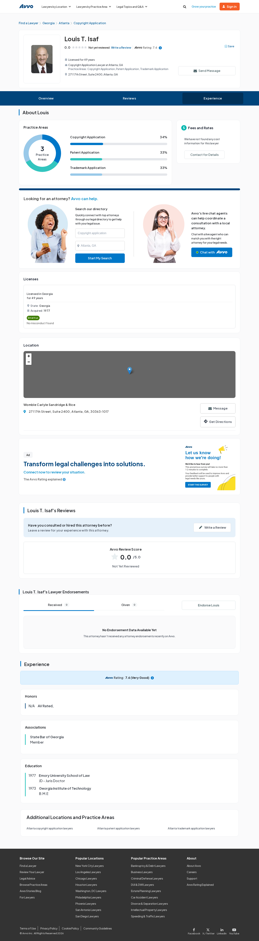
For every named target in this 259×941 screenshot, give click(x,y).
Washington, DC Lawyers (90, 891)
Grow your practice (204, 6)
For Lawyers (27, 897)
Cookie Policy (70, 928)
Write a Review (121, 47)
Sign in (232, 7)
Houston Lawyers (86, 884)
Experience (213, 98)
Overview (46, 98)
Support (192, 878)
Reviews (129, 98)
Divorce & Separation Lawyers (149, 903)
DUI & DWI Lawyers (142, 884)
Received (57, 605)
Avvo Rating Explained (200, 884)
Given (128, 605)
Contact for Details (204, 155)
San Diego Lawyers (87, 916)
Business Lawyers (142, 872)
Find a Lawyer (28, 865)
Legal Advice (27, 878)
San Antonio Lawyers (88, 909)
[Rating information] (160, 47)
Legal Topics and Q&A (130, 6)
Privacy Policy (48, 928)
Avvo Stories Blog (30, 891)
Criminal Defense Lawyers (147, 878)
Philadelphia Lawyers (88, 897)
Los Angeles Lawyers (88, 872)
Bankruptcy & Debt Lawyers (148, 865)
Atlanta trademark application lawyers (191, 828)
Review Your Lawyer (32, 872)
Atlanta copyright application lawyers (50, 828)
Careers (192, 872)
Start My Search (100, 258)
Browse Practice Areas (33, 884)
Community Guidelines (97, 928)
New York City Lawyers (89, 865)
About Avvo (194, 865)
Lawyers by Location (54, 6)
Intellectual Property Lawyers (149, 909)
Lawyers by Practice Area (91, 6)
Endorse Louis (208, 605)
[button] (129, 371)
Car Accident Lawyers (144, 897)
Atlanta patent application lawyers (118, 828)
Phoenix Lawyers (85, 903)
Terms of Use (28, 928)
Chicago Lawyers (86, 878)
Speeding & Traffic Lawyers (148, 916)
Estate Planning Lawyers (146, 891)
